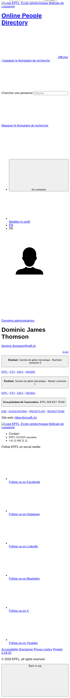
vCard (65, 352)
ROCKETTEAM (55, 411)
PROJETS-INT (37, 411)
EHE (4, 411)
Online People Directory (21, 19)
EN (11, 225)
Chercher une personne (17, 93)
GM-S (20, 372)
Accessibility (9, 649)
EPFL (4, 372)
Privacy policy (43, 649)
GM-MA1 (30, 393)
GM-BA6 (30, 372)
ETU (12, 372)
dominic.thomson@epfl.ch (18, 346)
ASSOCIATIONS (18, 411)
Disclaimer (26, 649)
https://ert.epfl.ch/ (26, 417)
